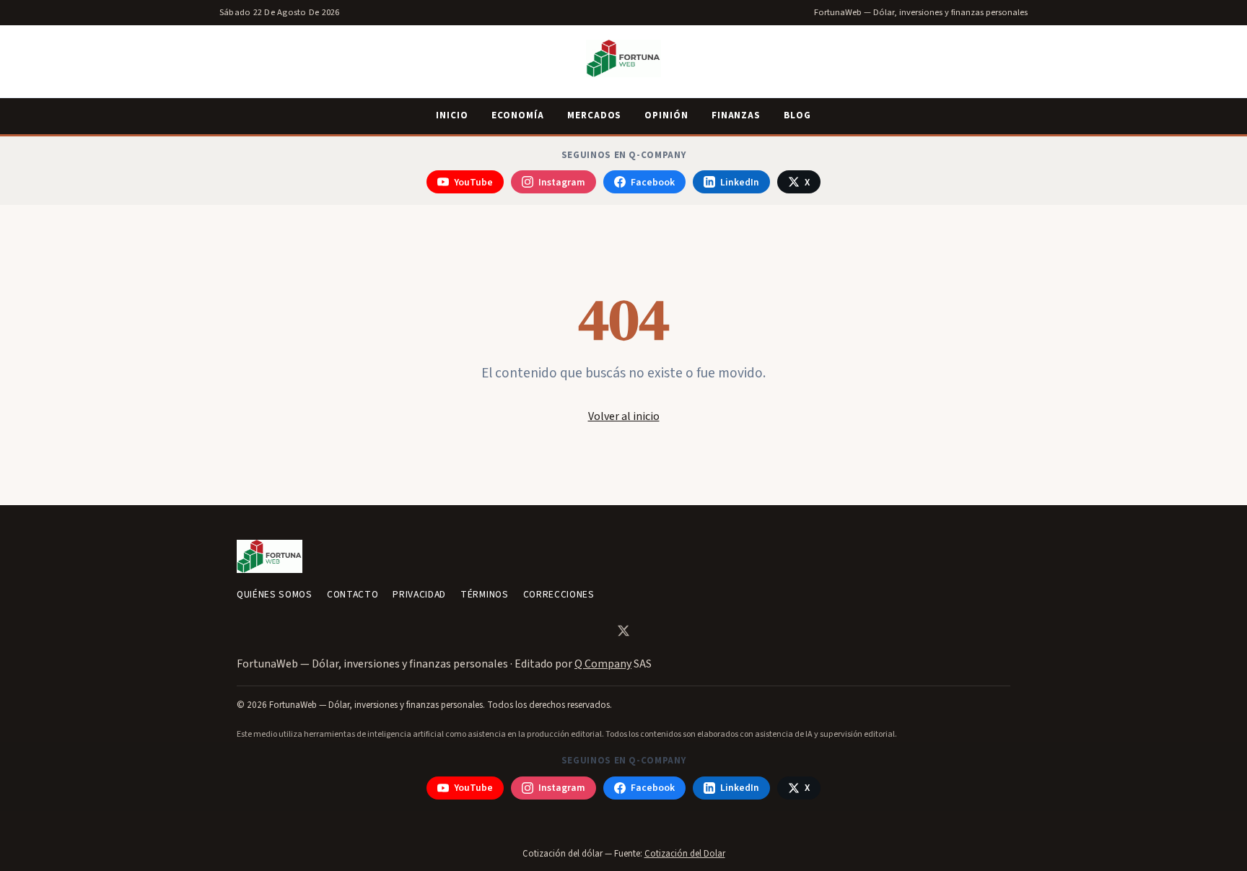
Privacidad (419, 594)
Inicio (452, 115)
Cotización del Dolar (684, 853)
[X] (623, 630)
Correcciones (559, 594)
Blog (797, 115)
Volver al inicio (624, 416)
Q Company (602, 664)
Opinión (666, 115)
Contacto (352, 594)
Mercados (594, 115)
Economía (517, 115)
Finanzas (736, 115)
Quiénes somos (274, 594)
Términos (484, 594)
